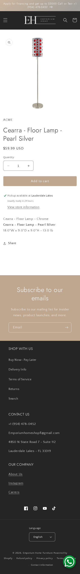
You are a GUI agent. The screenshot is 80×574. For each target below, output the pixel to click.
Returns (14, 389)
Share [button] (12, 243)
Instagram (16, 483)
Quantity (8, 157)
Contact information (42, 565)
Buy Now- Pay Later (22, 360)
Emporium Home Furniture (38, 553)
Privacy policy (44, 558)
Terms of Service (20, 379)
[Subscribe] (66, 327)
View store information (23, 207)
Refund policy (24, 558)
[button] (5, 20)
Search (13, 398)
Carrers (14, 492)
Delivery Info (17, 369)
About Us (16, 474)
